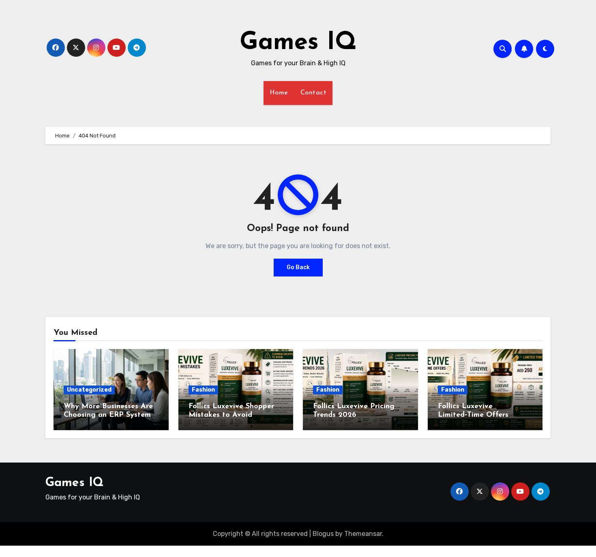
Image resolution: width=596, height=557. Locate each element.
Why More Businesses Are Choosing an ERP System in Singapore (108, 415)
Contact (313, 93)
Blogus (323, 534)
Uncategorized (89, 389)
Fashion (203, 389)
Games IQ (298, 43)
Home (279, 93)
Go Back (298, 267)
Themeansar (363, 534)
